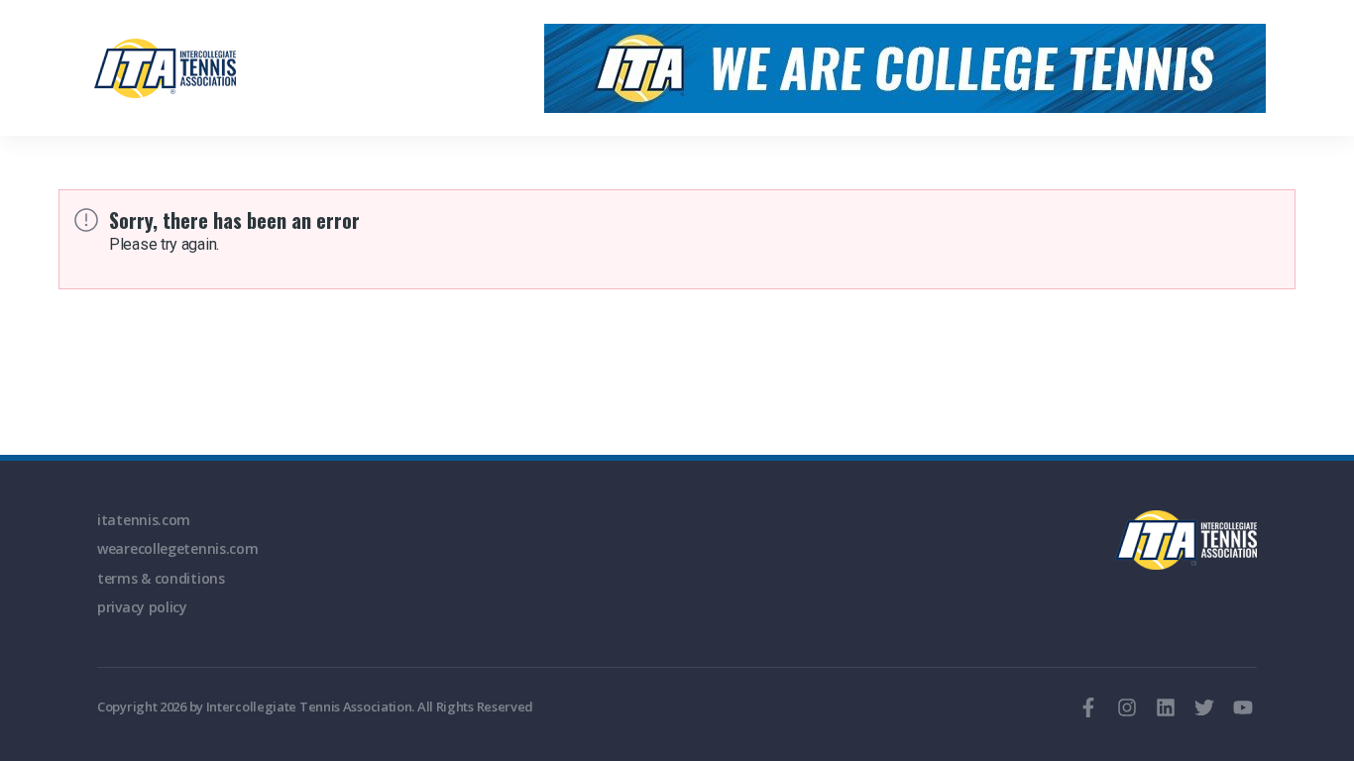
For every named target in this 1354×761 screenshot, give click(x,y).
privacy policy (142, 607)
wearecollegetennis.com (177, 548)
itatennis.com (143, 519)
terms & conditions (161, 578)
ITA (1186, 540)
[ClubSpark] (167, 68)
